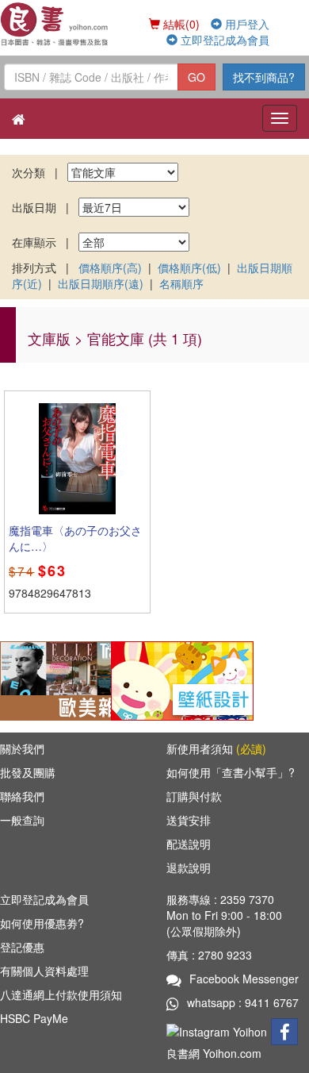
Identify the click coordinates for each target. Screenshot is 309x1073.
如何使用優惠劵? (42, 923)
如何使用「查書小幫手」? (230, 772)
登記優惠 (22, 947)
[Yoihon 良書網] (55, 24)
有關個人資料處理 (44, 971)
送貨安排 (188, 820)
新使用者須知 (216, 748)
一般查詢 (22, 820)
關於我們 (22, 748)
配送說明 (188, 844)
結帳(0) (180, 24)
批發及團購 (27, 772)
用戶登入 (245, 24)
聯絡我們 (22, 796)
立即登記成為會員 (223, 40)
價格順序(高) (110, 267)
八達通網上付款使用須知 (61, 994)
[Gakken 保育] (182, 679)
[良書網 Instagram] (218, 1030)
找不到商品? (264, 77)
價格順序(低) (189, 267)
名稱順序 (181, 283)
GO (196, 77)
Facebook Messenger (244, 978)
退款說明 (188, 867)
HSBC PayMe (34, 1018)
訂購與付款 (194, 796)
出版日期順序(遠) (100, 283)
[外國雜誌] (71, 679)
